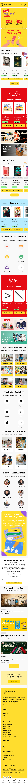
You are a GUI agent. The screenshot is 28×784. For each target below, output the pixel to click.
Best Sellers (13, 769)
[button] (22, 5)
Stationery (5, 713)
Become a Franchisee (8, 755)
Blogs (4, 746)
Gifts (4, 717)
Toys (4, 715)
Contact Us (5, 757)
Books (4, 711)
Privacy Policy (6, 726)
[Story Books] (21, 459)
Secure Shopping (7, 724)
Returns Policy (6, 732)
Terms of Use (6, 728)
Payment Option (7, 734)
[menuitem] (3, 781)
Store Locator (6, 745)
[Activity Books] (21, 442)
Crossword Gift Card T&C (9, 736)
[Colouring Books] (7, 459)
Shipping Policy (7, 730)
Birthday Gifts (21, 769)
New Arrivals (6, 769)
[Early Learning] (7, 442)
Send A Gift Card (13, 530)
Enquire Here (13, 681)
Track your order (7, 759)
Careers (5, 753)
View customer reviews (14, 582)
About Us (5, 743)
